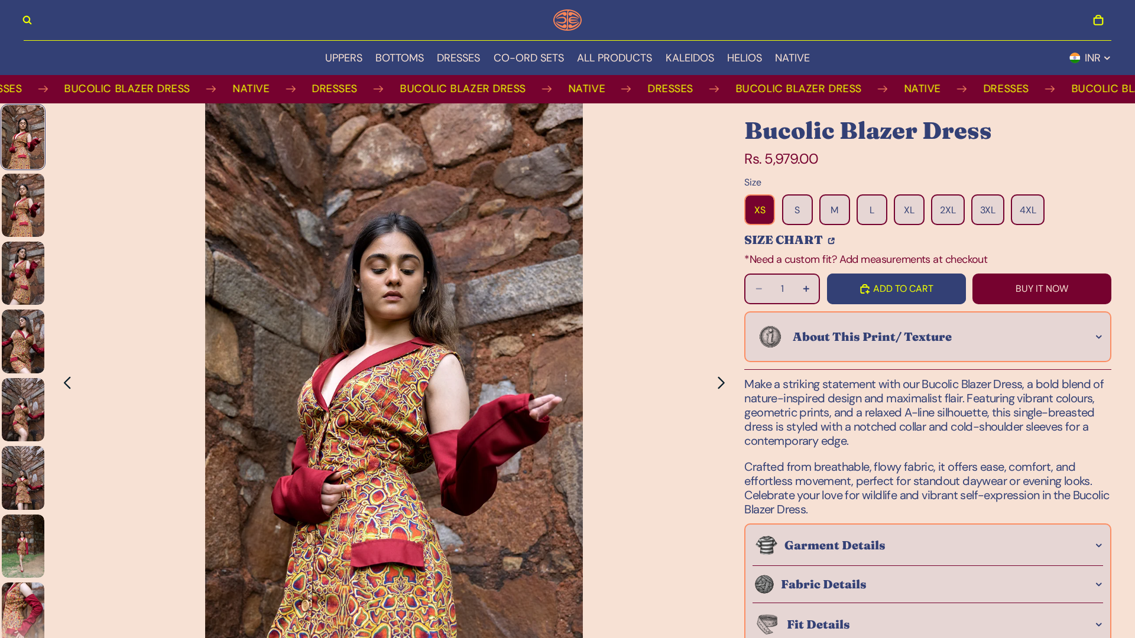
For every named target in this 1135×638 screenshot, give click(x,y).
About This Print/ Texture (872, 336)
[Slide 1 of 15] (23, 136)
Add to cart (903, 288)
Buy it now (1042, 288)
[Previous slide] (64, 385)
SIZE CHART (784, 239)
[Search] (27, 20)
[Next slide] (724, 385)
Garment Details (835, 545)
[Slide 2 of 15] (23, 205)
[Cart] (1098, 20)
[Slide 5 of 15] (23, 409)
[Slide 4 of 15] (23, 341)
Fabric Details (824, 584)
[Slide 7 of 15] (23, 546)
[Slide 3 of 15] (23, 273)
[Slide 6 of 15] (23, 477)
